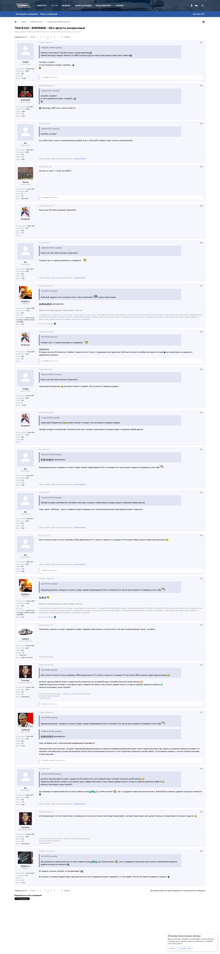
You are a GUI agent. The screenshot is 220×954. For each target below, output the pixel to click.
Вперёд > (67, 37)
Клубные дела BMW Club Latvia (38, 32)
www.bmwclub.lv (80, 159)
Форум (54, 6)
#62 (201, 86)
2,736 (27, 228)
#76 (201, 665)
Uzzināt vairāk (185, 948)
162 (26, 875)
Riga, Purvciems (27, 657)
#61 (201, 42)
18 (22, 880)
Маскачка (25, 198)
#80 (201, 851)
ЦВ (23, 324)
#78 (201, 769)
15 (62, 37)
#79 (201, 812)
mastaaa (46, 77)
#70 (201, 413)
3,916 (27, 739)
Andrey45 (25, 100)
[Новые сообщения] (192, 6)
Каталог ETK (198, 14)
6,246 (27, 648)
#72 (201, 492)
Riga (23, 159)
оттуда (24, 78)
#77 (201, 712)
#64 (201, 167)
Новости (41, 6)
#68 (201, 332)
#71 (201, 449)
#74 (201, 579)
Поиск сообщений (48, 14)
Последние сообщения (27, 14)
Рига (23, 116)
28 (22, 196)
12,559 (27, 109)
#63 (201, 124)
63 (22, 694)
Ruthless (25, 301)
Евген (25, 182)
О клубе (119, 6)
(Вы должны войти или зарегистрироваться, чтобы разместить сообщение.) (177, 891)
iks (70, 32)
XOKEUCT (25, 866)
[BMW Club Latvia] (25, 6)
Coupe (25, 62)
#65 (201, 206)
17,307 (27, 310)
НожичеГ (25, 219)
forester (25, 680)
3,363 (27, 152)
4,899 (27, 71)
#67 (201, 286)
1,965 (27, 689)
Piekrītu (172, 948)
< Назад (32, 37)
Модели (66, 6)
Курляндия (25, 697)
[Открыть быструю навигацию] (203, 22)
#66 (201, 243)
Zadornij (26, 729)
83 (22, 233)
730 (26, 191)
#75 (201, 625)
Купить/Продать (83, 6)
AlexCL (45, 570)
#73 (201, 536)
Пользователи (103, 6)
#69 (201, 369)
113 (23, 114)
